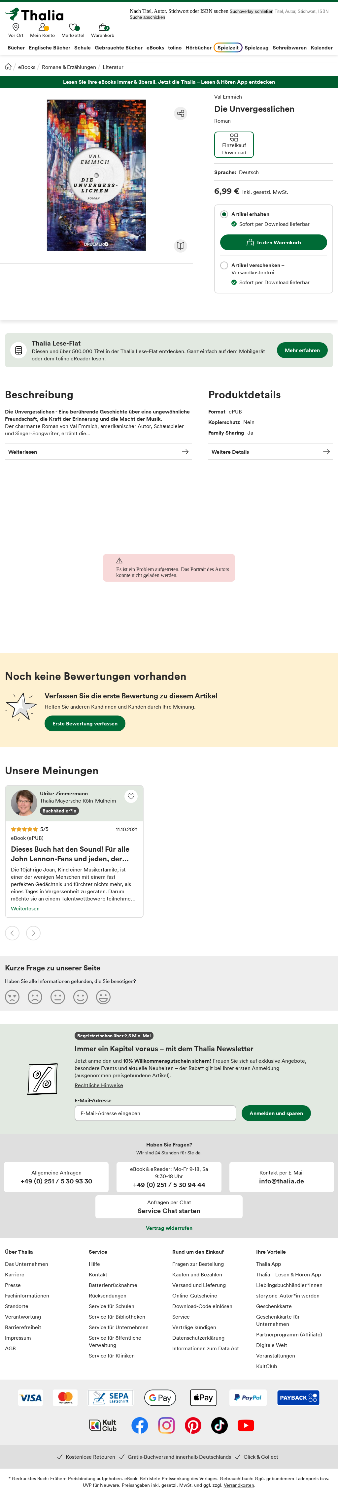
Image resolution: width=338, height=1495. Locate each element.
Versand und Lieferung (199, 1285)
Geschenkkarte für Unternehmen (278, 1320)
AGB (10, 1348)
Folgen (131, 796)
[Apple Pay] (203, 1398)
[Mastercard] (65, 1398)
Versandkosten (239, 1485)
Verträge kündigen (194, 1327)
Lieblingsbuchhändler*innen (289, 1285)
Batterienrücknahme (113, 1285)
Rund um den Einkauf (198, 1251)
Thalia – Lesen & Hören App (288, 1274)
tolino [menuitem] (175, 47)
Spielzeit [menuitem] (228, 47)
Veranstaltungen (275, 1355)
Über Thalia (19, 1251)
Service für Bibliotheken (117, 1316)
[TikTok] (219, 1426)
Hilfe (94, 1264)
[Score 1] (12, 997)
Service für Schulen (111, 1306)
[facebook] (139, 1426)
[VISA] (30, 1398)
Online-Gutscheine (194, 1295)
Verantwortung (23, 1316)
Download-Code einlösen (202, 1306)
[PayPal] (248, 1398)
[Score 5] (103, 997)
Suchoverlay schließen (251, 11)
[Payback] (298, 1398)
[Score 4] (80, 997)
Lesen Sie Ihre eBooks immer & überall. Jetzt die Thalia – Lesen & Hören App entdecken (169, 82)
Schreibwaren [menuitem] (290, 47)
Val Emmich (228, 96)
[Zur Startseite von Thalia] (38, 14)
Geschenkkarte (274, 1306)
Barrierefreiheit (23, 1327)
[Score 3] (58, 997)
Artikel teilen (180, 113)
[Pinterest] (193, 1426)
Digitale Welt (271, 1345)
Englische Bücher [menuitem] (49, 47)
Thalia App (268, 1264)
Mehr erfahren (302, 350)
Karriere (14, 1274)
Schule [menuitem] (82, 47)
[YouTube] (246, 1426)
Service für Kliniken (112, 1355)
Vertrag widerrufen (169, 1228)
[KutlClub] (102, 1426)
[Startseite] (8, 66)
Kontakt (98, 1274)
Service (98, 1251)
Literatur (113, 67)
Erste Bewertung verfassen (85, 723)
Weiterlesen (22, 451)
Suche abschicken (147, 17)
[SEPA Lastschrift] (110, 1398)
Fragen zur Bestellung (198, 1264)
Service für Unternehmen (119, 1327)
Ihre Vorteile (271, 1251)
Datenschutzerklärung (198, 1337)
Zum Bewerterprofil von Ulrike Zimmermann (74, 803)
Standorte (16, 1306)
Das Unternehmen (26, 1264)
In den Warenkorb (279, 242)
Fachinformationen (27, 1295)
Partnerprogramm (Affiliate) (289, 1334)
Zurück (12, 933)
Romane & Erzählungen (69, 67)
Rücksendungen (107, 1295)
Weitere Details (230, 451)
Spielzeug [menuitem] (257, 47)
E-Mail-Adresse (93, 1100)
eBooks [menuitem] (155, 47)
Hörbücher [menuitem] (199, 47)
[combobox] (224, 214)
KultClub (266, 1366)
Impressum (18, 1337)
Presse (13, 1285)
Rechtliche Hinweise (99, 1085)
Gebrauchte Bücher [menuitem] (119, 47)
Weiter (33, 933)
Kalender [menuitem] (322, 47)
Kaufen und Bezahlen (197, 1274)
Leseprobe (180, 246)
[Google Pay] (160, 1398)
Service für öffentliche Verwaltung (115, 1341)
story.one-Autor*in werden (288, 1295)
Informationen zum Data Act (205, 1348)
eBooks (26, 67)
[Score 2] (35, 997)
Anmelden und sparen (276, 1113)
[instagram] (166, 1426)
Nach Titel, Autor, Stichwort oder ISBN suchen (179, 11)
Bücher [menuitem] (16, 47)
